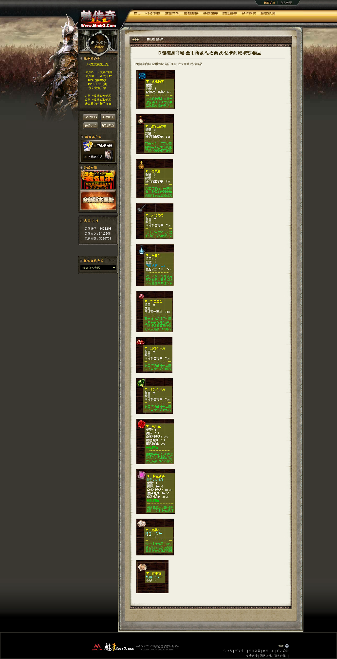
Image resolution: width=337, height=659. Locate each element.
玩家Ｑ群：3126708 (98, 238)
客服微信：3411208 (98, 228)
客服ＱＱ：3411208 (98, 233)
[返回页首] (283, 646)
